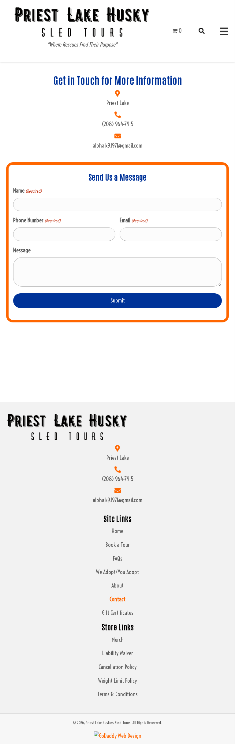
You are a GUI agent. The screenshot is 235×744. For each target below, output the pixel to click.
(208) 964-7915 (117, 124)
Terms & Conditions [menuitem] (117, 694)
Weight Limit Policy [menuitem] (117, 680)
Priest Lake (117, 103)
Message (22, 250)
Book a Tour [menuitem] (118, 544)
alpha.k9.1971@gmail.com (117, 145)
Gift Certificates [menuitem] (117, 612)
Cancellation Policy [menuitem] (117, 667)
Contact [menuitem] (117, 599)
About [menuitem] (117, 585)
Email (133, 220)
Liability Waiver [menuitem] (117, 653)
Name (27, 190)
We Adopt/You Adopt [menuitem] (117, 572)
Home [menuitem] (117, 531)
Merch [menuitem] (118, 639)
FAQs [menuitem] (117, 558)
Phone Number (37, 220)
